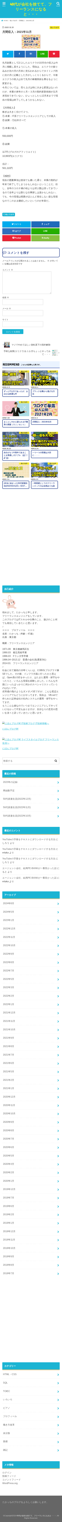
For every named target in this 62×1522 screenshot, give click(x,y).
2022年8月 (8, 962)
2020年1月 (8, 1181)
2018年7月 (8, 1273)
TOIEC (6, 1391)
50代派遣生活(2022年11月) (17, 807)
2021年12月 (9, 1012)
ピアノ (6, 1408)
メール (6, 308)
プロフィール (10, 1416)
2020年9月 (8, 1122)
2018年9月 (8, 1256)
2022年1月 (8, 1004)
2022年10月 (9, 945)
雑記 (5, 1450)
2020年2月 (8, 1172)
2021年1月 (8, 1088)
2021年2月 (8, 1080)
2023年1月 (8, 920)
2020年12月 (9, 1096)
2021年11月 (9, 1021)
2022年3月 (8, 987)
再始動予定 (9, 790)
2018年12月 (9, 1231)
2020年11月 (9, 1105)
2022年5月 (8, 979)
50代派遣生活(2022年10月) (17, 815)
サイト (5, 319)
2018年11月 (9, 1239)
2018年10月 (9, 1248)
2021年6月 (8, 1063)
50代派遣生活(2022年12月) (17, 798)
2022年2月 (8, 995)
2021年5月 (8, 1071)
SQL (5, 1382)
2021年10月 (9, 1029)
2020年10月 (9, 1113)
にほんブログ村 (10, 729)
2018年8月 (8, 1265)
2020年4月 (8, 1164)
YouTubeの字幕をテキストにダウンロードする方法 (28, 839)
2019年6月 (8, 1206)
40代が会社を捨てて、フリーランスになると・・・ (31, 9)
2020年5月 (8, 1155)
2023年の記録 (10, 782)
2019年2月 (8, 1214)
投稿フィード (9, 1476)
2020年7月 (8, 1138)
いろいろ (7, 1399)
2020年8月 (8, 1130)
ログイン (7, 1472)
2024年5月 (8, 911)
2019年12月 (9, 1189)
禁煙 (5, 1441)
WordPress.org (10, 1483)
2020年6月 (8, 1147)
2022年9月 (8, 953)
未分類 (6, 1433)
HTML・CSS (10, 1374)
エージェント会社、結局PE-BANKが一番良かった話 (29, 868)
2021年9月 (8, 1037)
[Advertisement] (31, 544)
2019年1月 (8, 1223)
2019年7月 (8, 1197)
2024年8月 (8, 903)
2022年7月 (8, 970)
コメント (7, 270)
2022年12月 (9, 928)
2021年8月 (8, 1046)
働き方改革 (9, 214)
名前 (5, 297)
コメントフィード (11, 1479)
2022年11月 (9, 937)
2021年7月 (8, 1054)
